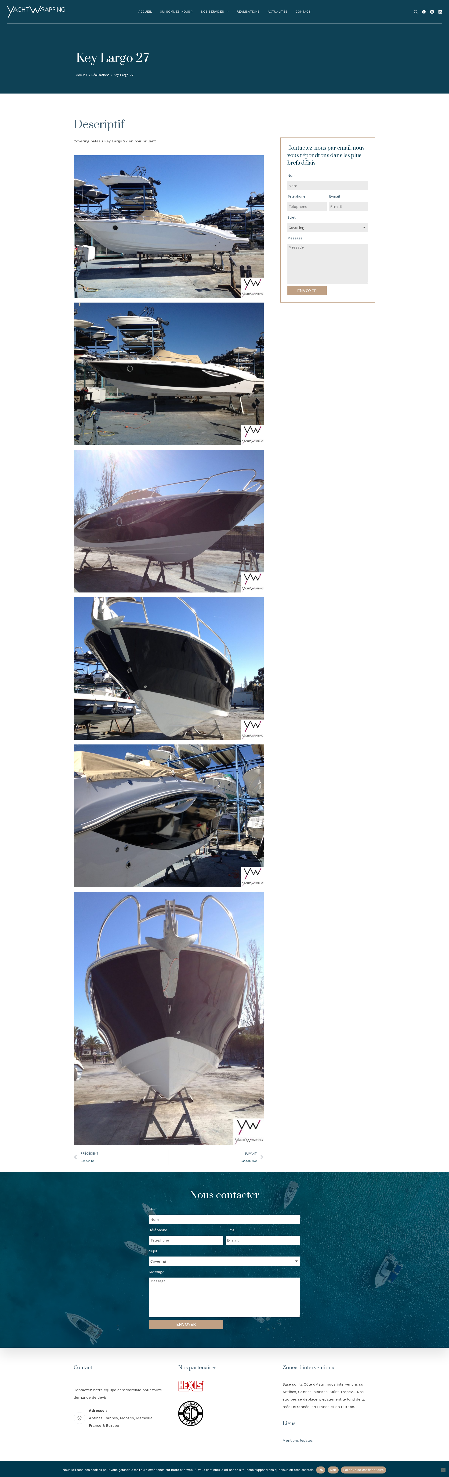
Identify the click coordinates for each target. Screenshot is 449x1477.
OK (321, 1470)
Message (295, 238)
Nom (291, 175)
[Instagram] (432, 12)
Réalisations (248, 11)
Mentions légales (297, 1440)
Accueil (145, 11)
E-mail (334, 196)
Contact (303, 11)
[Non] (443, 1470)
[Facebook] (424, 12)
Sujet (291, 217)
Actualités (277, 11)
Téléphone (296, 196)
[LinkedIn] (440, 12)
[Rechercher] (415, 12)
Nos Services (212, 11)
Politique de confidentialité (363, 1470)
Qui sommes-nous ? (176, 11)
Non (333, 1470)
